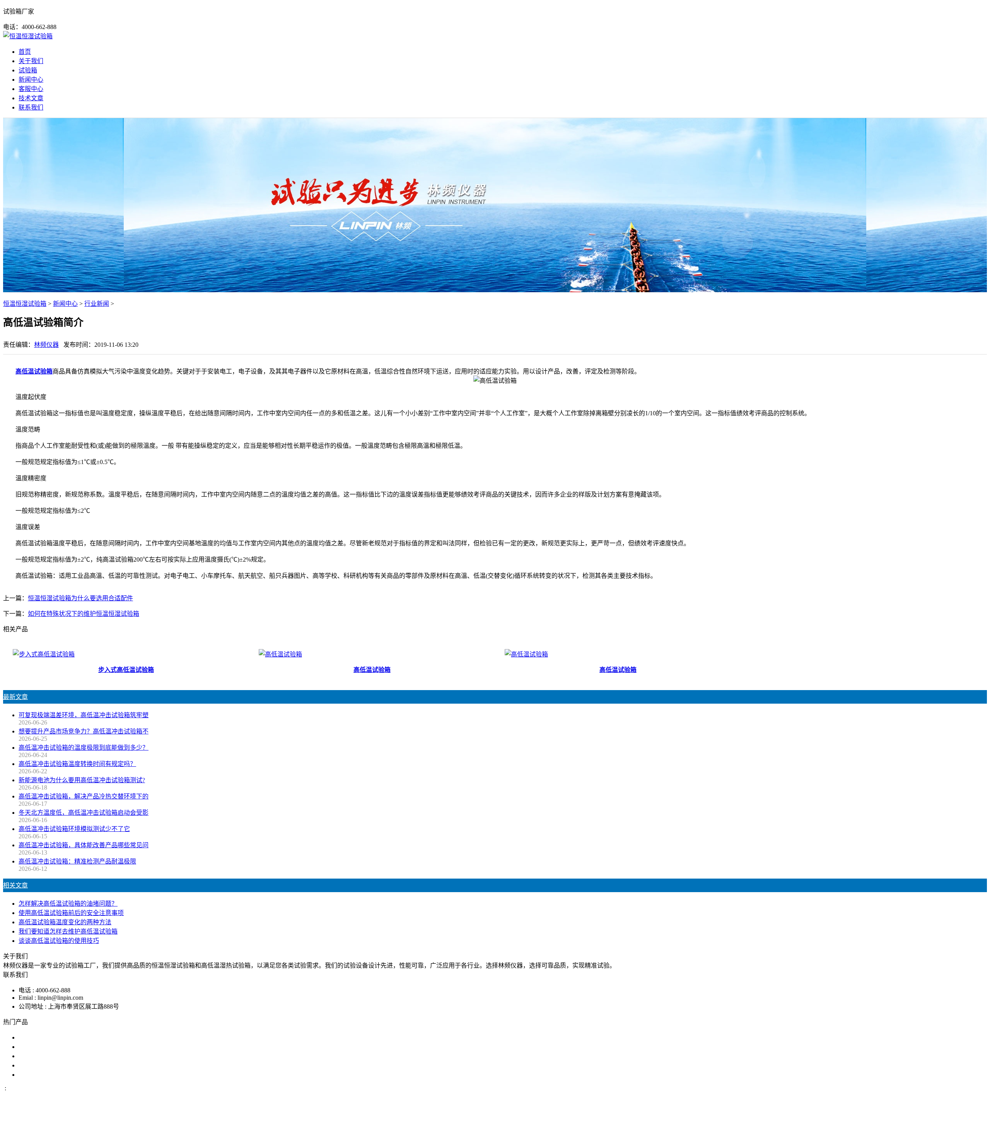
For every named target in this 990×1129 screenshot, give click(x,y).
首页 (25, 51)
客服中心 (31, 89)
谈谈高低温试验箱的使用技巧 (59, 940)
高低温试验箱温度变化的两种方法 (65, 922)
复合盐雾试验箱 (40, 1056)
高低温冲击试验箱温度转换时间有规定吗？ (77, 764)
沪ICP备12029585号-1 (600, 1118)
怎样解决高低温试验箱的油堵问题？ (68, 903)
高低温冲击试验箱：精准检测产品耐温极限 (77, 861)
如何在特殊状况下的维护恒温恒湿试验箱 (83, 613)
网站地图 (532, 1118)
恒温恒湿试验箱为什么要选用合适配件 (80, 598)
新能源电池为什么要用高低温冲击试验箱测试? (82, 780)
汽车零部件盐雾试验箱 (49, 1065)
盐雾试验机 (34, 1037)
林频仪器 (46, 344)
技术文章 (31, 98)
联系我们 (31, 107)
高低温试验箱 (34, 371)
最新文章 (15, 697)
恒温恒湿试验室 (40, 1074)
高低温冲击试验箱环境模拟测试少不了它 (74, 829)
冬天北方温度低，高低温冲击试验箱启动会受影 (83, 812)
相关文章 (15, 885)
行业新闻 (96, 303)
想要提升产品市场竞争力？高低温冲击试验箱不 (83, 731)
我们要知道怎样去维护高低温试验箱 (68, 931)
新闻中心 (31, 79)
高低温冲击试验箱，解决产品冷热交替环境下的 (83, 796)
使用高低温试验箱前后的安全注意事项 (71, 913)
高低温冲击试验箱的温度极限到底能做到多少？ (83, 747)
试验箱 (28, 70)
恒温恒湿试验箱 (24, 303)
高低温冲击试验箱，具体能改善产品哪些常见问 (83, 845)
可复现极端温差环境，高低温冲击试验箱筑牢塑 (83, 715)
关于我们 (31, 61)
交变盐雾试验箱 (40, 1046)
